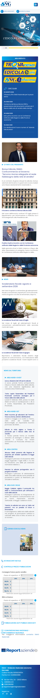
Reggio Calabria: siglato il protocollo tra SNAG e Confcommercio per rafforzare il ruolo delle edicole (19, 491)
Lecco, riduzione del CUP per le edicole (18, 381)
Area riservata (20, 58)
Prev (2, 28)
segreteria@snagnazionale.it (14, 687)
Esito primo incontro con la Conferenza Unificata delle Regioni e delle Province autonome (17, 118)
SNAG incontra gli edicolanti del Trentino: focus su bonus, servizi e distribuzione (19, 416)
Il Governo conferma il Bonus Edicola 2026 (17, 210)
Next (37, 28)
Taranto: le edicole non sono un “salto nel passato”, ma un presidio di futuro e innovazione (19, 507)
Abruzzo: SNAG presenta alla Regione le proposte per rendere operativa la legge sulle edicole (19, 455)
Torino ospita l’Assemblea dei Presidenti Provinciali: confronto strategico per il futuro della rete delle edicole (19, 396)
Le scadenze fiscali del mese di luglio (15, 320)
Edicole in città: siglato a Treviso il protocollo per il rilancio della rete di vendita (19, 432)
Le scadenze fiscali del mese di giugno (16, 353)
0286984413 (8, 682)
